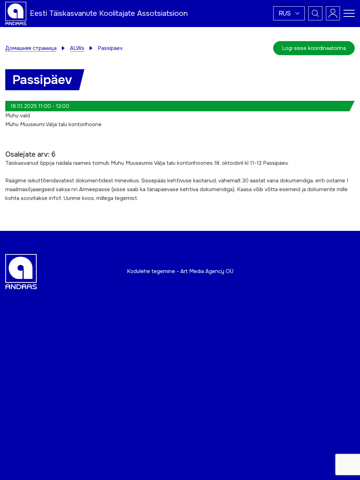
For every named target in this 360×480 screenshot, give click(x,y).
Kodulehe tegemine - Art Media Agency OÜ (180, 271)
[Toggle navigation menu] (349, 13)
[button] (289, 13)
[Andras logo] (15, 13)
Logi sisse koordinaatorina (314, 48)
